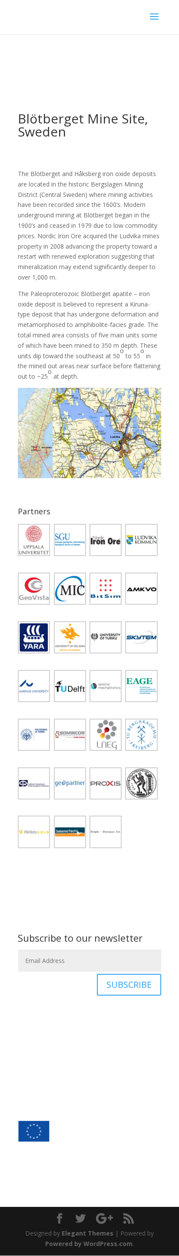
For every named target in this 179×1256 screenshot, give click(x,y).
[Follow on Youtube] (59, 1097)
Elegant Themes (87, 1233)
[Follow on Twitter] (25, 1097)
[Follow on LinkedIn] (42, 1097)
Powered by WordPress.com (89, 1243)
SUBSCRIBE (129, 984)
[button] (35, 541)
